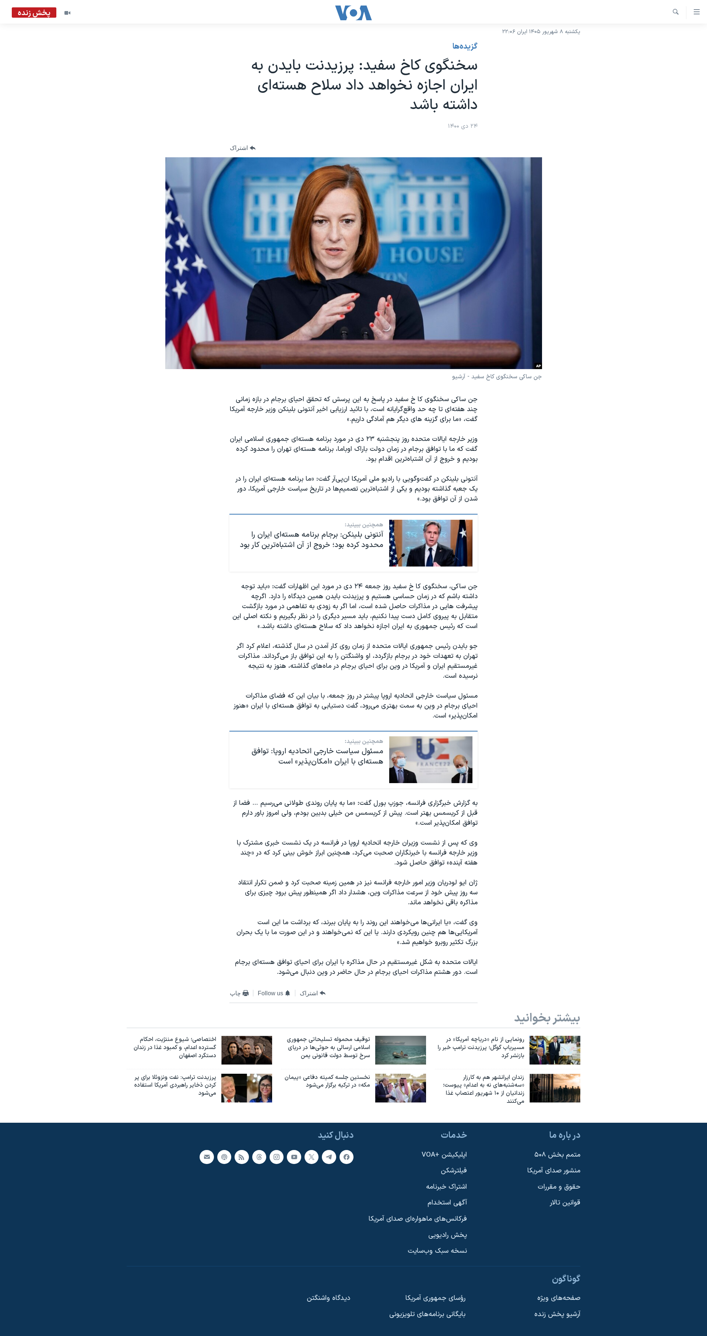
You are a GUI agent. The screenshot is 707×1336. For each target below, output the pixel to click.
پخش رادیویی (447, 1235)
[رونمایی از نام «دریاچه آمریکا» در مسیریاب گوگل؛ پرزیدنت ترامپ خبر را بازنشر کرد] (555, 1050)
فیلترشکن (454, 1171)
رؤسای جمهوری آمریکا (435, 1298)
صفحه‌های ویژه (558, 1298)
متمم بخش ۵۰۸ (557, 1155)
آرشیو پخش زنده (557, 1314)
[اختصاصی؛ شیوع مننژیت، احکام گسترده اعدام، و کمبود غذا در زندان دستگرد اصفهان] (246, 1050)
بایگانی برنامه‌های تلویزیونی (427, 1314)
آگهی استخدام (447, 1203)
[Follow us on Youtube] (294, 1157)
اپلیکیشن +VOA (444, 1155)
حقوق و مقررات (559, 1187)
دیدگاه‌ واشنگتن (328, 1298)
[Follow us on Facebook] (347, 1157)
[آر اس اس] (242, 1157)
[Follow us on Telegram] (329, 1157)
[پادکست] (224, 1157)
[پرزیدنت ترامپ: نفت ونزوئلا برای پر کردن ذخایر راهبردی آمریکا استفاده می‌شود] (246, 1088)
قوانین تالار (565, 1203)
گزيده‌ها (465, 47)
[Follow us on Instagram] (277, 1157)
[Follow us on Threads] (259, 1157)
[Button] (243, 148)
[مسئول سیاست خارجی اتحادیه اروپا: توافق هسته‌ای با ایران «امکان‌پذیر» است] (430, 759)
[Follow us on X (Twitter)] (312, 1157)
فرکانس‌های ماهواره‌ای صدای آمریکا (418, 1219)
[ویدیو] (67, 12)
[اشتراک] (207, 1157)
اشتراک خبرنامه (446, 1187)
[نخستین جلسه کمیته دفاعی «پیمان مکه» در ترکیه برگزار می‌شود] (400, 1088)
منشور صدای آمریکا (553, 1171)
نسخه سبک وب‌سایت (437, 1251)
